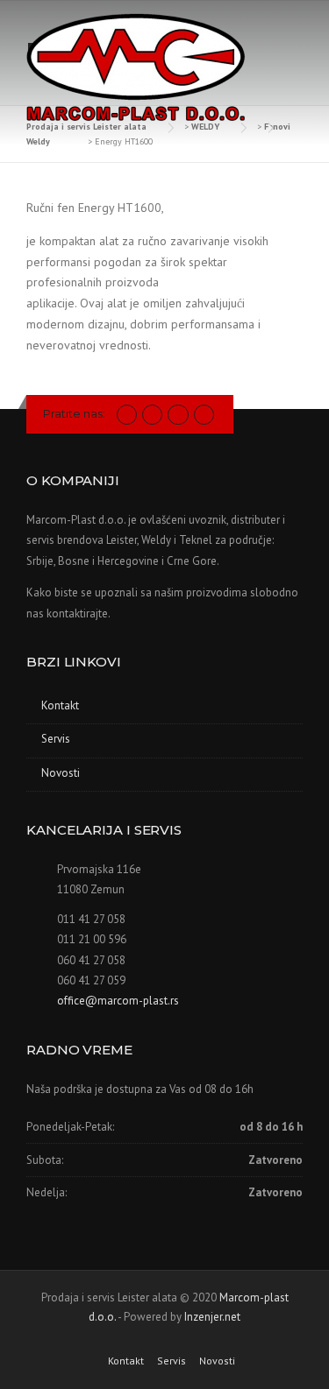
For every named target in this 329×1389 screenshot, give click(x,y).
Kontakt (60, 705)
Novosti (60, 772)
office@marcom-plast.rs (118, 1000)
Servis (55, 738)
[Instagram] (152, 413)
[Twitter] (127, 413)
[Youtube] (178, 413)
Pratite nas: (74, 413)
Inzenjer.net (212, 1316)
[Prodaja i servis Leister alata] (136, 69)
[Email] (204, 413)
